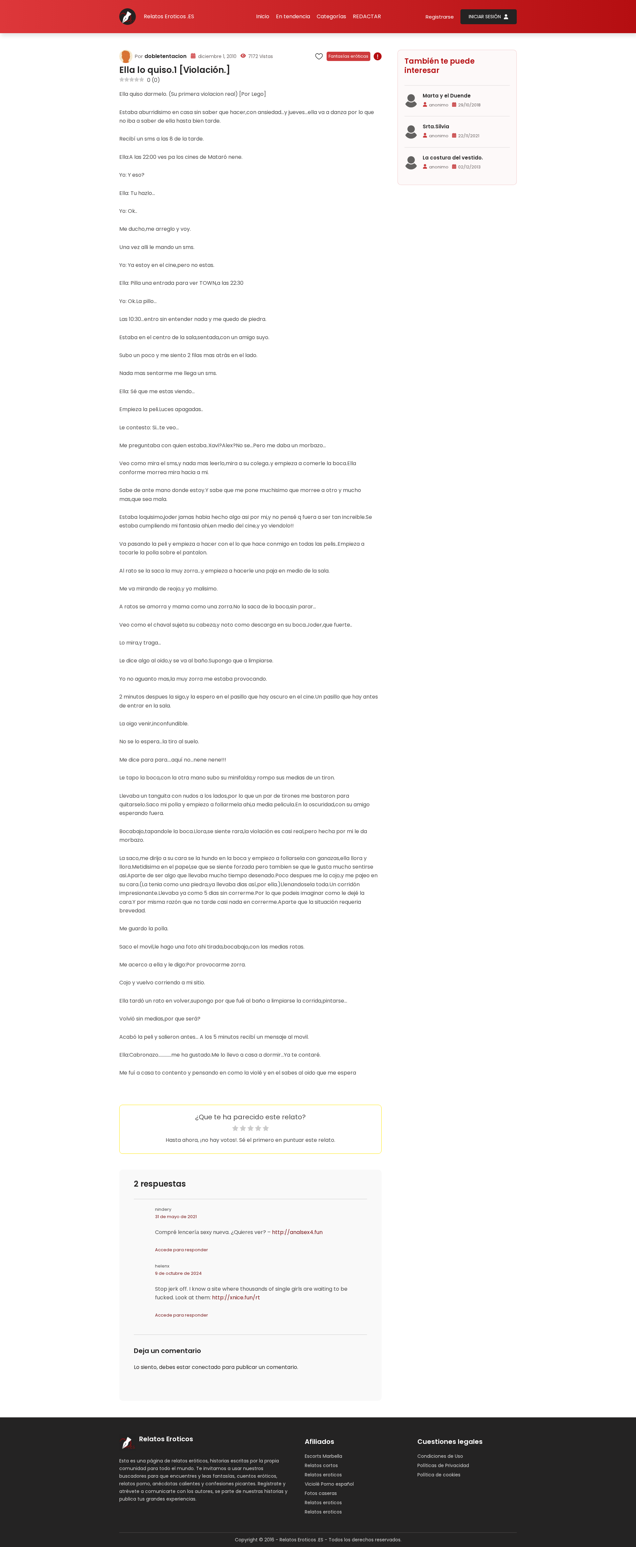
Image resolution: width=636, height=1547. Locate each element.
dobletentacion (165, 56)
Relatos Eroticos (166, 1439)
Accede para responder (181, 1250)
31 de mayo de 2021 (176, 1216)
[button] (331, 17)
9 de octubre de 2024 (178, 1273)
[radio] (235, 1129)
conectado (206, 1367)
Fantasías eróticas (348, 56)
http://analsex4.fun (297, 1232)
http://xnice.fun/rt (236, 1297)
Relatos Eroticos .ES (169, 16)
